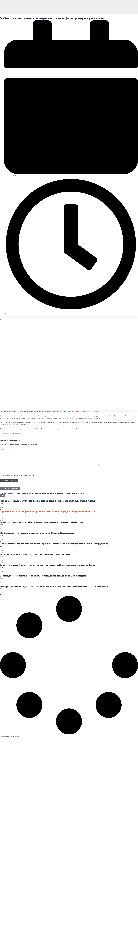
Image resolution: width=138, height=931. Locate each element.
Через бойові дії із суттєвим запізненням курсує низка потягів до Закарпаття (47, 501)
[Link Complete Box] (69, 494)
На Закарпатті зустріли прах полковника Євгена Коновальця (37, 533)
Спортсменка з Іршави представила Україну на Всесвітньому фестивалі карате (49, 565)
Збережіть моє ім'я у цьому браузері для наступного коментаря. (20, 475)
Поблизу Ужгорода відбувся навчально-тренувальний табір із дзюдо (43, 522)
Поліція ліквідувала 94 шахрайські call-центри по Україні (35, 554)
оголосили (77, 411)
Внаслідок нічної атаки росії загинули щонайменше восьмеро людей (43, 576)
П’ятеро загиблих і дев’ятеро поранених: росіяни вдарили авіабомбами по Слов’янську (54, 586)
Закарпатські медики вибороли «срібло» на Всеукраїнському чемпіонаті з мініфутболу (54, 544)
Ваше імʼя (3, 468)
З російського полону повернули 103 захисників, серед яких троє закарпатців (48, 511)
